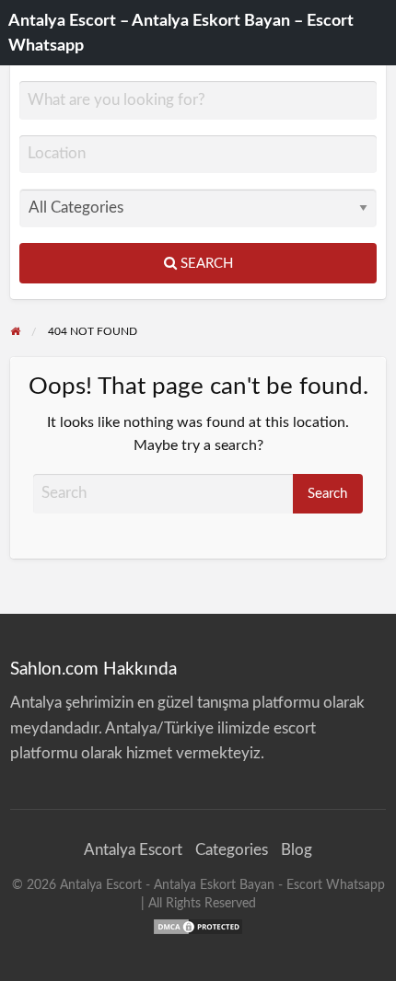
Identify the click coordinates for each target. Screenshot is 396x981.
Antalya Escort (133, 850)
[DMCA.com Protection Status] (198, 925)
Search (205, 264)
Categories (231, 850)
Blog (296, 850)
